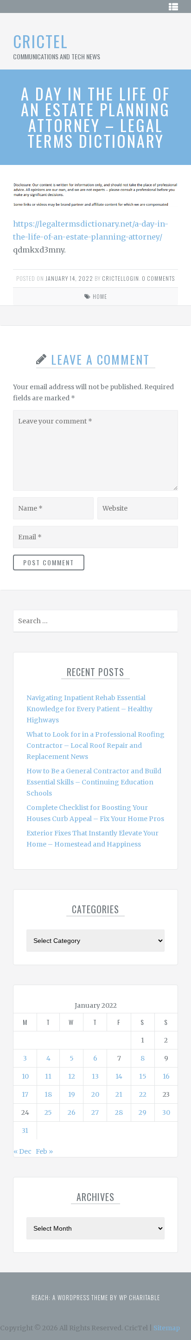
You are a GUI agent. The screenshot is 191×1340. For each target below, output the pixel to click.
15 (142, 1076)
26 (72, 1112)
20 (95, 1094)
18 (48, 1094)
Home (100, 296)
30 (166, 1112)
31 (25, 1130)
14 (118, 1076)
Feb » (44, 1151)
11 (48, 1076)
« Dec (22, 1151)
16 (166, 1076)
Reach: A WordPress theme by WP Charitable (96, 1297)
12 (71, 1076)
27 (95, 1112)
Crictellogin (120, 278)
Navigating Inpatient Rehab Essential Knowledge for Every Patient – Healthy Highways (89, 709)
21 (118, 1094)
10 (25, 1076)
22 (142, 1094)
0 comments (158, 278)
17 (25, 1094)
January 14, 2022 (69, 278)
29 (142, 1112)
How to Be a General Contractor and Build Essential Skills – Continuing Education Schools (93, 782)
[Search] (170, 623)
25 (48, 1112)
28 (119, 1112)
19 (71, 1094)
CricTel (40, 41)
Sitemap (166, 1328)
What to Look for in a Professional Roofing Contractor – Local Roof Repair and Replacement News (95, 745)
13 (95, 1076)
